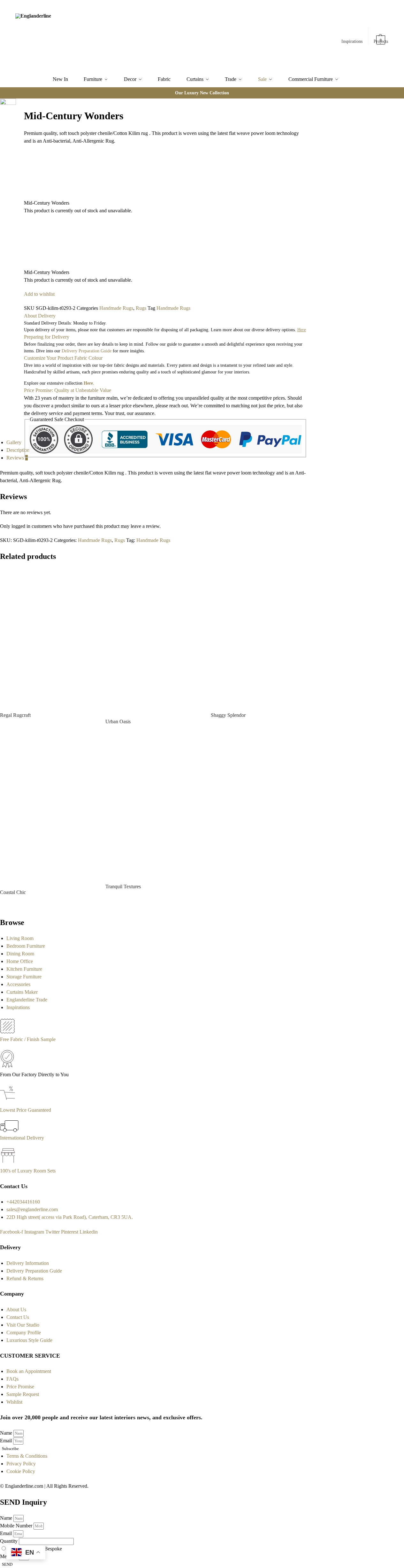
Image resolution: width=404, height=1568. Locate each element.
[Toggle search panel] (86, 36)
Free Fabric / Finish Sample (28, 1039)
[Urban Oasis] (153, 640)
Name (6, 1433)
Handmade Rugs (116, 308)
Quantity (9, 1541)
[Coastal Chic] (48, 811)
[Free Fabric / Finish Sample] (7, 1031)
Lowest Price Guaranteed (25, 1110)
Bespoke (53, 1548)
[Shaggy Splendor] (259, 637)
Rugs (141, 308)
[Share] (18, 111)
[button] (381, 37)
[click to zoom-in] (8, 110)
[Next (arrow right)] (18, 142)
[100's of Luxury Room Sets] (8, 1163)
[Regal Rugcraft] (48, 637)
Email (6, 1440)
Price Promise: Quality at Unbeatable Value (67, 390)
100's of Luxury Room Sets (28, 1170)
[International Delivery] (9, 1130)
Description (18, 450)
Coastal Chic (13, 892)
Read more (47, 726)
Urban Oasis (118, 721)
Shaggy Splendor (228, 715)
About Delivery (40, 315)
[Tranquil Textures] (153, 809)
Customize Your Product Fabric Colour (63, 358)
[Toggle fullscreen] (18, 119)
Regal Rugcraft (15, 715)
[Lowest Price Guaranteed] (9, 1102)
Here (88, 383)
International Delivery (22, 1138)
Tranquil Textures (123, 886)
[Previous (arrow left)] (18, 134)
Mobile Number (17, 1525)
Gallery (13, 442)
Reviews (17, 457)
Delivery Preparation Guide (86, 351)
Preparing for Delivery (46, 337)
